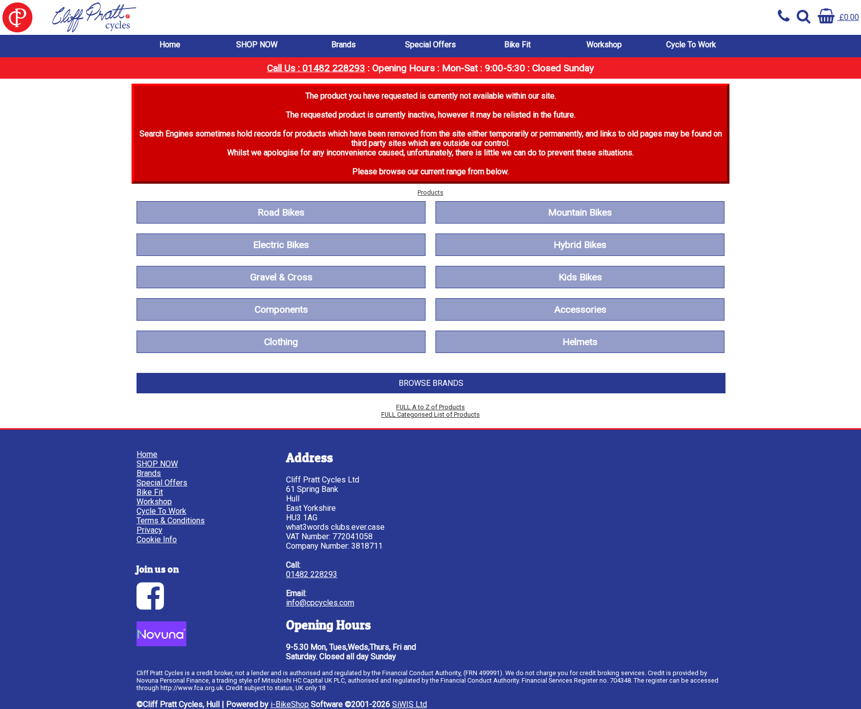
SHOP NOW (257, 44)
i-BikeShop (290, 704)
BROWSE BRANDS (431, 383)
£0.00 (848, 17)
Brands (343, 44)
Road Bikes (281, 212)
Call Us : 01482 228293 (316, 68)
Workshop (604, 44)
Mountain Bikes (580, 212)
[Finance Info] (161, 643)
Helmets (580, 342)
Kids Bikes (580, 277)
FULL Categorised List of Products (430, 414)
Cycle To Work (691, 44)
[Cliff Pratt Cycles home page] (215, 17)
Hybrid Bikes (580, 244)
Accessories (580, 309)
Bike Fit (517, 44)
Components (281, 309)
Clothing (281, 342)
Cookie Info (157, 539)
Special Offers (430, 44)
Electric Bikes (281, 244)
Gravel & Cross (281, 277)
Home (169, 44)
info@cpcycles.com (320, 602)
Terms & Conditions (171, 520)
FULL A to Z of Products (430, 407)
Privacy (149, 530)
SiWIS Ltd (409, 704)
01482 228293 (311, 574)
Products (430, 192)
